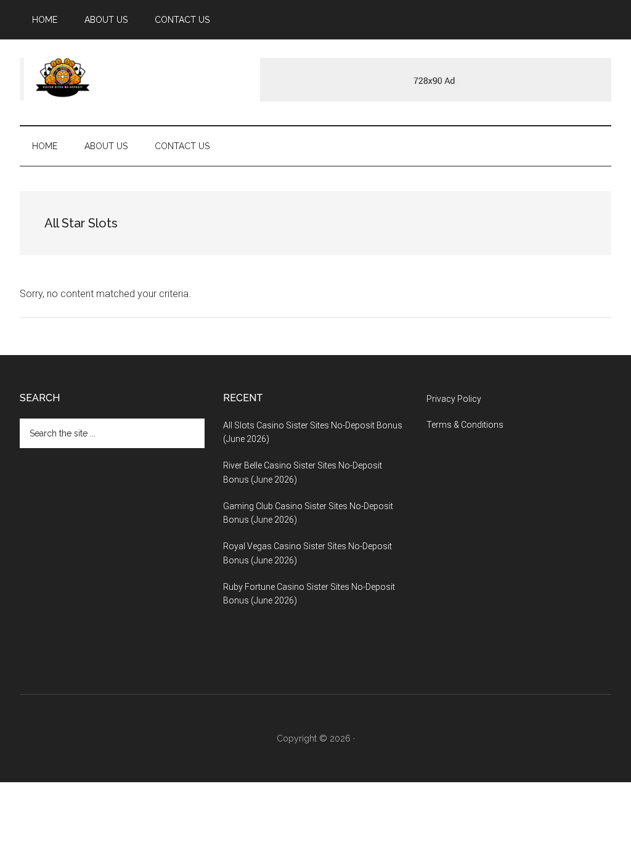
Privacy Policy (453, 399)
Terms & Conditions (464, 425)
